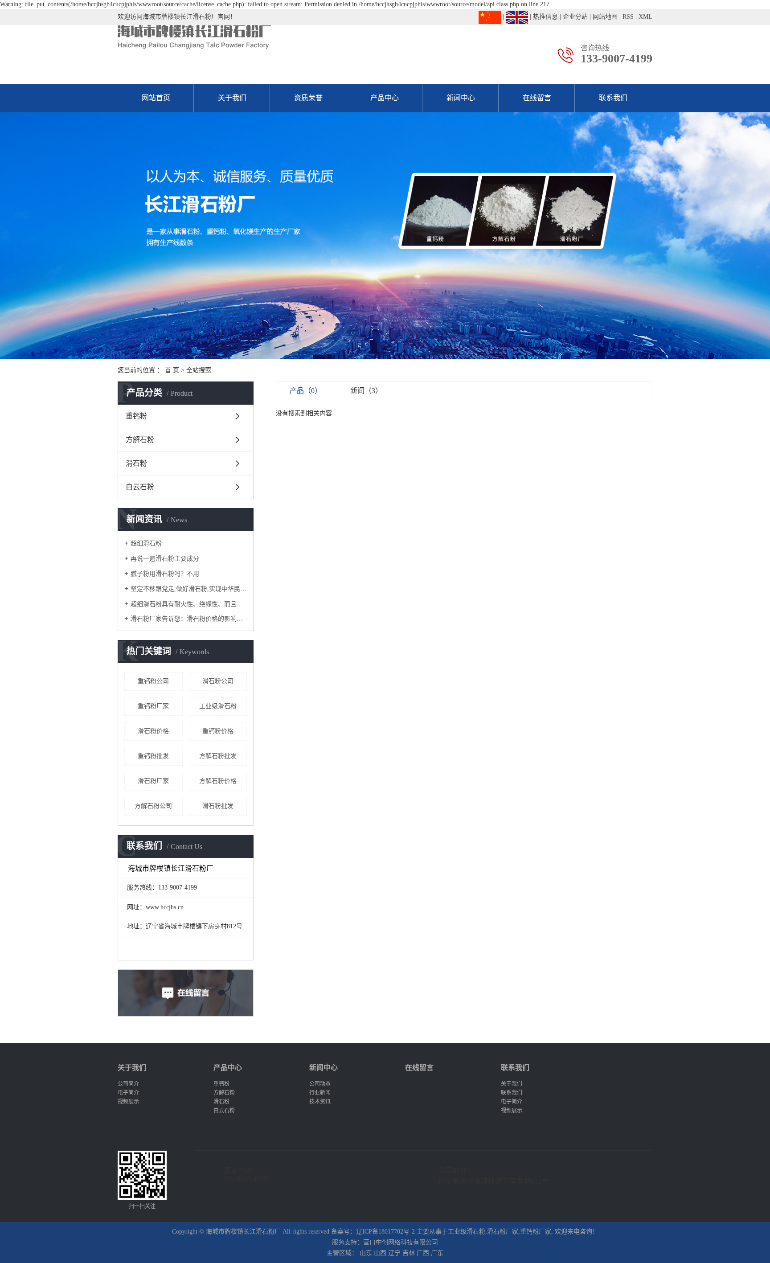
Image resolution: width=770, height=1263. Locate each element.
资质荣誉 (308, 98)
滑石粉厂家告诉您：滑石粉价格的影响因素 (189, 618)
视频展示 (128, 1102)
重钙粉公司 (153, 681)
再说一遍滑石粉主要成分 (165, 558)
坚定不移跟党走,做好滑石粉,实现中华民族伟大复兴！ (189, 589)
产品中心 (384, 98)
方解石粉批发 (218, 756)
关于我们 (232, 98)
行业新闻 (320, 1093)
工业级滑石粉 (218, 706)
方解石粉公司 (153, 806)
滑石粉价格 (153, 731)
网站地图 (605, 16)
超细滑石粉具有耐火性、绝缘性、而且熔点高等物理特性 (189, 604)
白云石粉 (140, 487)
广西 (423, 1253)
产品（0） (306, 390)
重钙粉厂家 (153, 706)
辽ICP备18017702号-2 (385, 1231)
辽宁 (394, 1253)
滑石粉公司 (217, 681)
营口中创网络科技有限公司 (400, 1242)
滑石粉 (136, 463)
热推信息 (545, 16)
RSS (628, 16)
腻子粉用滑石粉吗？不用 (165, 573)
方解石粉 (140, 439)
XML (645, 16)
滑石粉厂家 (153, 781)
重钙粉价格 (217, 731)
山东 (366, 1253)
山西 (380, 1253)
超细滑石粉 (146, 543)
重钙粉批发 (153, 756)
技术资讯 (320, 1102)
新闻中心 (460, 98)
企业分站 (575, 16)
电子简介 (128, 1093)
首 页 (172, 370)
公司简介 (128, 1084)
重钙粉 (136, 416)
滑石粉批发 (217, 806)
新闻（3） (366, 390)
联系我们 (613, 98)
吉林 (408, 1253)
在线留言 (537, 98)
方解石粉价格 (218, 781)
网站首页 (156, 98)
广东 (437, 1253)
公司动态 (320, 1084)
